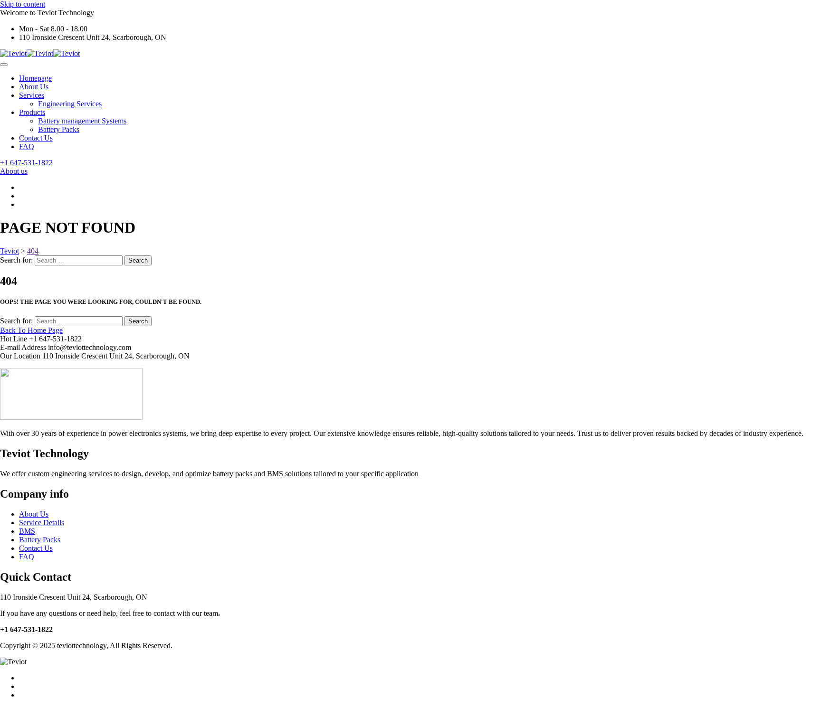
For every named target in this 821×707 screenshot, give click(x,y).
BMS (27, 531)
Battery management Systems (82, 121)
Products (32, 112)
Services (31, 95)
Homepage (35, 78)
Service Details (41, 522)
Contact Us (36, 138)
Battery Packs (58, 129)
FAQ (26, 146)
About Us (33, 87)
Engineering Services (70, 104)
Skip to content (22, 4)
